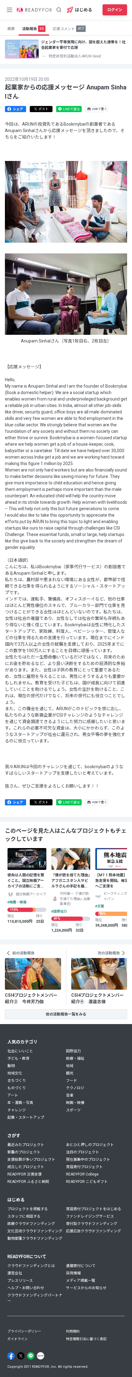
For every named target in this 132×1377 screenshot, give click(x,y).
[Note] (40, 1355)
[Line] (30, 1355)
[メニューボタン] (9, 9)
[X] (21, 1355)
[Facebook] (11, 1355)
